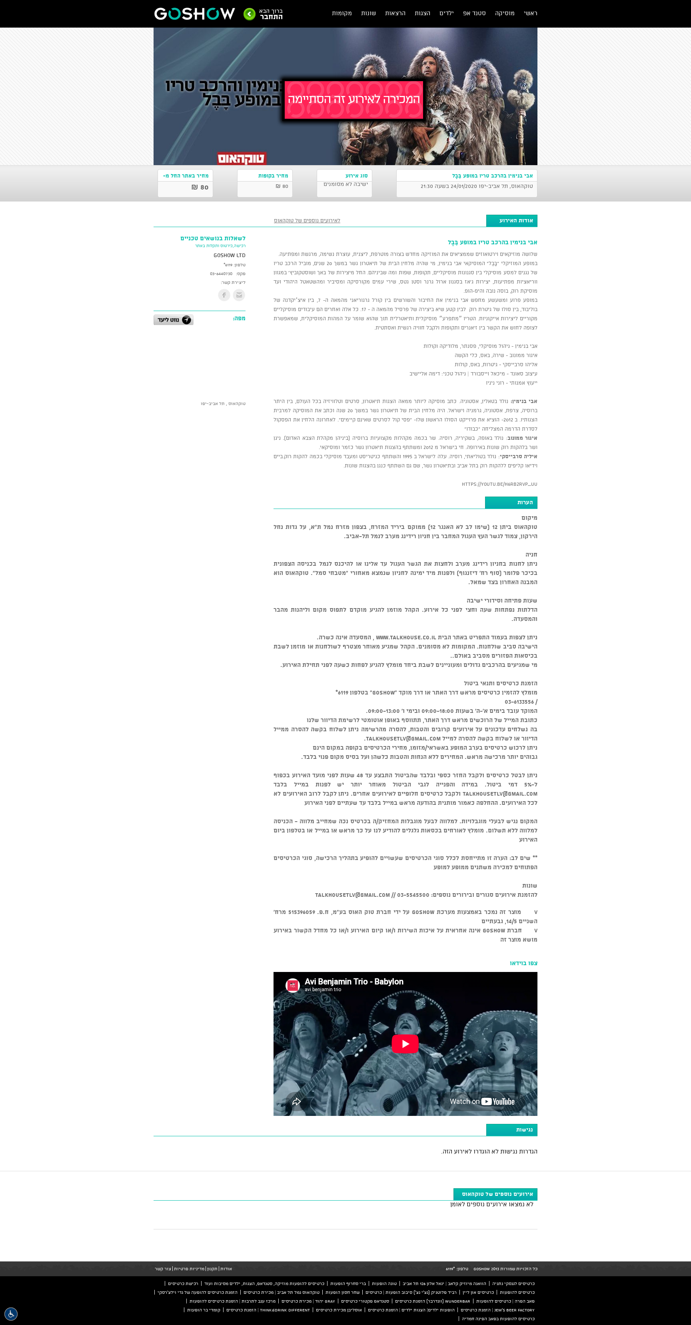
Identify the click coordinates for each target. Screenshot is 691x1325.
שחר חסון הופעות (342, 1292)
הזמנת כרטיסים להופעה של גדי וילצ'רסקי (198, 1292)
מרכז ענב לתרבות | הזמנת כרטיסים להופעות (233, 1301)
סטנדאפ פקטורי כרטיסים (365, 1301)
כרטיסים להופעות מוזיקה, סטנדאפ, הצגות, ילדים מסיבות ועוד (264, 1283)
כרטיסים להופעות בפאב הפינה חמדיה (498, 1318)
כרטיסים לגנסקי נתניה (513, 1283)
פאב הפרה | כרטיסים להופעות (505, 1301)
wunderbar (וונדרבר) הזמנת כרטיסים (432, 1301)
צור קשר (163, 1268)
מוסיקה (505, 13)
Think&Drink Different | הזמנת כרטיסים (268, 1309)
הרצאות (395, 13)
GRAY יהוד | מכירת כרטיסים (308, 1301)
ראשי (530, 13)
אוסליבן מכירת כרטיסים (339, 1309)
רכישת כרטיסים (183, 1283)
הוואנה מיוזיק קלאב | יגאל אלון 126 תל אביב (444, 1283)
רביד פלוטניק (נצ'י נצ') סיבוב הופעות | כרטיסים (411, 1292)
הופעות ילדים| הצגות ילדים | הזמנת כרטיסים (411, 1309)
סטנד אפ (474, 13)
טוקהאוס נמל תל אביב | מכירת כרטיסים (282, 1292)
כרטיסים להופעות (517, 1292)
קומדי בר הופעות (203, 1309)
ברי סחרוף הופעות (348, 1283)
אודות (226, 1268)
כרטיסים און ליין (478, 1292)
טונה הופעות (384, 1283)
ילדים (446, 13)
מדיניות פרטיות (189, 1268)
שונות (368, 13)
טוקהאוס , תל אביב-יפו (223, 403)
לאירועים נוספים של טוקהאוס (307, 220)
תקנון (212, 1268)
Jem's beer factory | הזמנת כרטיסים (498, 1309)
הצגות (422, 13)
